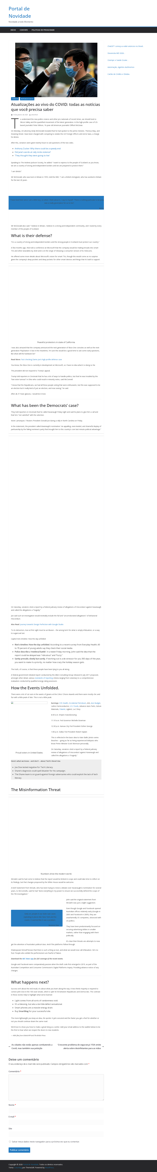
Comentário (15, 1071)
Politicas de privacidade (43, 30)
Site (10, 1128)
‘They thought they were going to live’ (32, 155)
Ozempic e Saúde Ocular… (118, 60)
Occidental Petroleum (77, 703)
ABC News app (28, 958)
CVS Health (63, 703)
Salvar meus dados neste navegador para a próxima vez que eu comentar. (46, 1141)
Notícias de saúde (27, 99)
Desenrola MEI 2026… (116, 53)
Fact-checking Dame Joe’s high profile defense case (41, 359)
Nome (12, 1105)
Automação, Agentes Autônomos (121, 67)
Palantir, (62, 709)
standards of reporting (44, 678)
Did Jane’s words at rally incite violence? (33, 152)
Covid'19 (15, 99)
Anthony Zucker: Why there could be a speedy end (38, 148)
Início (13, 30)
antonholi (34, 115)
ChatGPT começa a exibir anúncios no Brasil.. (126, 46)
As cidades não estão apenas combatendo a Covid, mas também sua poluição (32, 1046)
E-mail (12, 1116)
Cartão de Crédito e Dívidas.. (119, 74)
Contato (24, 30)
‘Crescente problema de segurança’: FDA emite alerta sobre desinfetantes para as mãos (79, 1046)
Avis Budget (95, 703)
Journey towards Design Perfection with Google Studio (41, 624)
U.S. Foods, (74, 706)
